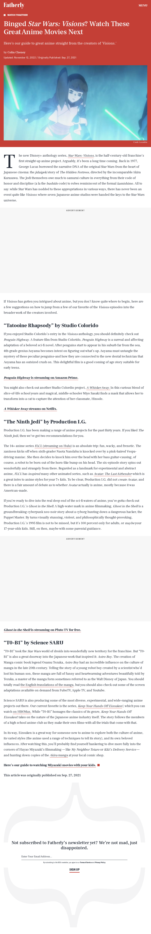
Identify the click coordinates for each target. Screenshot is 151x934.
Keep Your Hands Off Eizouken (100, 706)
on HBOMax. (22, 712)
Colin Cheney (16, 52)
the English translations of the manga (46, 685)
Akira (54, 755)
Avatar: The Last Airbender (112, 474)
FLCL (38, 446)
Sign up (74, 869)
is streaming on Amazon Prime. (41, 378)
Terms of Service (86, 862)
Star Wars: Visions (81, 155)
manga (63, 755)
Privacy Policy (100, 862)
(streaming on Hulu (56, 446)
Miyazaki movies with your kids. (72, 765)
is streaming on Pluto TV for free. (42, 630)
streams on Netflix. (30, 409)
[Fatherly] (14, 5)
